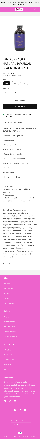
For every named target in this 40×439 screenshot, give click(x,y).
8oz (6, 83)
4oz (15, 83)
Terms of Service (10, 336)
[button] (3, 9)
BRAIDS (7, 284)
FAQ (5, 369)
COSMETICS (8, 289)
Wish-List (8, 364)
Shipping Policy (10, 331)
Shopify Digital (32, 436)
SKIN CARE (8, 298)
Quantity (6, 88)
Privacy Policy (9, 326)
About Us (7, 350)
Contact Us (8, 355)
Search (7, 317)
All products (9, 303)
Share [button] (7, 263)
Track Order (9, 359)
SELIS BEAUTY (14, 436)
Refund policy (9, 322)
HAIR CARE (8, 293)
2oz (24, 83)
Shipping (5, 75)
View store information (14, 122)
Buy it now (20, 107)
